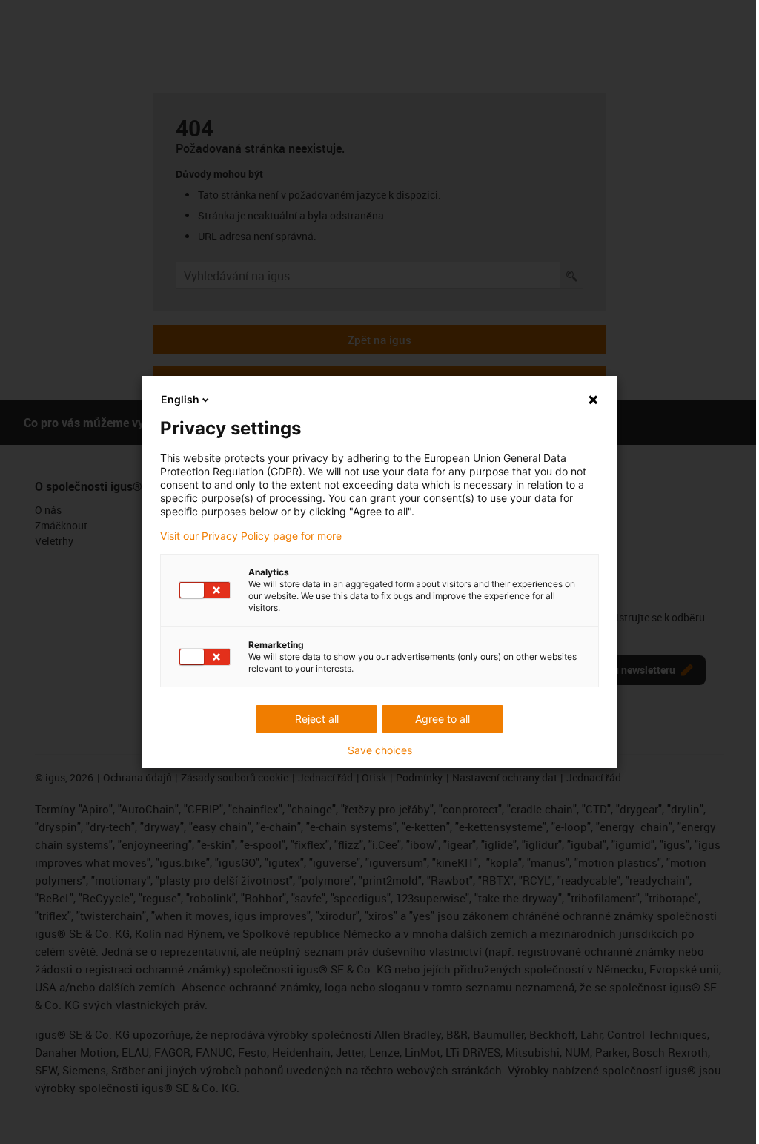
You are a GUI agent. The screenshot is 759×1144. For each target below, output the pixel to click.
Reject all (317, 718)
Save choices (380, 750)
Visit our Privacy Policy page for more (251, 536)
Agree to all (442, 718)
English (180, 399)
